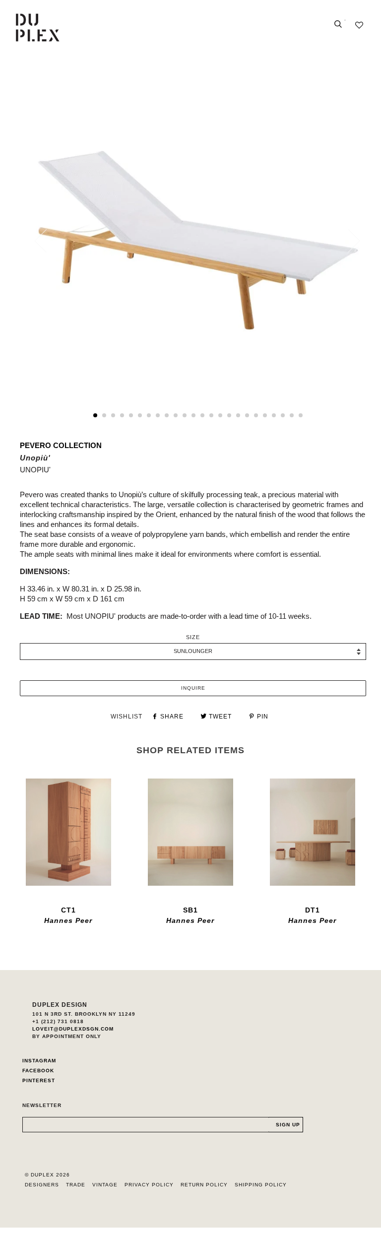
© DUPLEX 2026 (47, 1174)
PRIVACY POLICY (149, 1184)
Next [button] (348, 241)
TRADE (75, 1184)
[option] (198, 240)
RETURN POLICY (204, 1184)
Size (193, 637)
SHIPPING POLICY (261, 1184)
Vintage (105, 1184)
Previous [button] (47, 241)
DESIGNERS (42, 1184)
